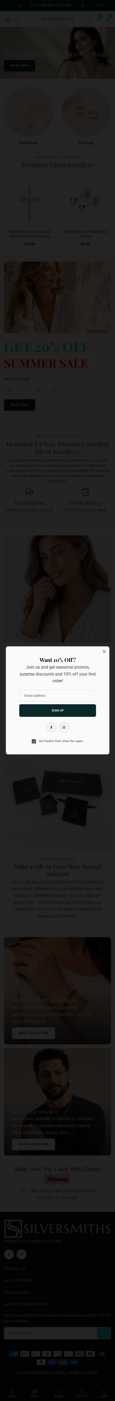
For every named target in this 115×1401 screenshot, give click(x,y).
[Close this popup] (104, 651)
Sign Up (57, 710)
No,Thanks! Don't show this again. (61, 741)
